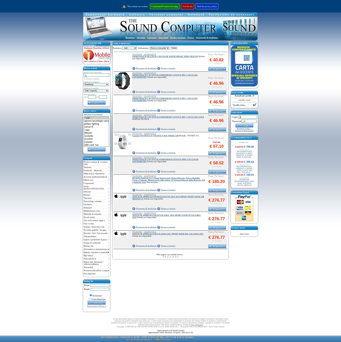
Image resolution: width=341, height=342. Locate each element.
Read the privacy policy (207, 6)
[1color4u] (96, 136)
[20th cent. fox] (96, 145)
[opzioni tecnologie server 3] (96, 121)
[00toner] (96, 133)
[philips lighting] (96, 124)
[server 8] (96, 127)
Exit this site (188, 6)
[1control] (96, 139)
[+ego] (96, 130)
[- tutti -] (96, 117)
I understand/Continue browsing (164, 6)
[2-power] (96, 142)
